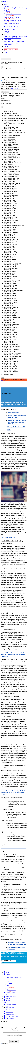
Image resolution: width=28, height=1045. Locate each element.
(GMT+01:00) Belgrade (10, 197)
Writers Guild (5, 390)
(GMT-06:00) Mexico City (11, 151)
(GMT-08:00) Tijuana (10, 141)
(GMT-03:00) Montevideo (11, 178)
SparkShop (7, 41)
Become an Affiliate (10, 38)
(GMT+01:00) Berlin (9, 198)
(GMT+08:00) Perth (9, 319)
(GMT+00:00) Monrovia (10, 192)
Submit (2, 98)
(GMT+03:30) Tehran (10, 266)
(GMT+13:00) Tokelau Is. (11, 372)
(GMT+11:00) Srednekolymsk (12, 356)
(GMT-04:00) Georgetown (11, 166)
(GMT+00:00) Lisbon (10, 190)
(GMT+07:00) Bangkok (10, 302)
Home (5, 4)
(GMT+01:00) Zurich (10, 229)
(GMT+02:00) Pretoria (10, 244)
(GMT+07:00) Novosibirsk (11, 309)
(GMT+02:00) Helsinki (10, 237)
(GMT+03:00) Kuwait (10, 254)
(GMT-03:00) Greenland (11, 176)
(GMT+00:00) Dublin (10, 186)
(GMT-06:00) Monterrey (11, 152)
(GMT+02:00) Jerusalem (11, 239)
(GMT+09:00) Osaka (9, 326)
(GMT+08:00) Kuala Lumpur (12, 317)
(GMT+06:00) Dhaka (9, 297)
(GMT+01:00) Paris (9, 212)
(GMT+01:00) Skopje (10, 219)
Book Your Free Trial (6, 960)
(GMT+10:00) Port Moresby (12, 346)
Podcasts (22, 41)
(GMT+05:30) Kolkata (10, 287)
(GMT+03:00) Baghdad (10, 113)
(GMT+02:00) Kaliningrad (11, 241)
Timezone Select (5, 100)
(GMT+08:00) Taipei (9, 322)
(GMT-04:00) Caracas (10, 164)
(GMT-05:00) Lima (9, 159)
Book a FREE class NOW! (8, 537)
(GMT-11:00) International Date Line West (15, 133)
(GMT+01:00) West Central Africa (14, 226)
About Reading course (13, 412)
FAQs (8, 430)
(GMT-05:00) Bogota (10, 156)
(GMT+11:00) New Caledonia (12, 353)
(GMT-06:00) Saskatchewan (12, 154)
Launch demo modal (5, 59)
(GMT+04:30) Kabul (9, 278)
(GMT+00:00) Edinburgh (11, 188)
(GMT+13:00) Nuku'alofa (11, 368)
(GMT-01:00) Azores (10, 181)
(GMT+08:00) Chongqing (11, 312)
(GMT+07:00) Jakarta (10, 305)
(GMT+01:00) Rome (9, 215)
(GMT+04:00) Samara (10, 273)
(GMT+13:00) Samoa (10, 370)
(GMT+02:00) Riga (9, 246)
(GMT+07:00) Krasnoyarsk (11, 307)
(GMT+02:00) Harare (10, 236)
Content (6, 31)
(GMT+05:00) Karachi (10, 282)
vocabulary (11, 731)
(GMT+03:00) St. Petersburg (12, 263)
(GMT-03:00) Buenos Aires (11, 175)
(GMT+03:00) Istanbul (10, 253)
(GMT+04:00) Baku (9, 270)
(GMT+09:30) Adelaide (10, 334)
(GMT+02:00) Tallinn (10, 249)
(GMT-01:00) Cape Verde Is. (12, 183)
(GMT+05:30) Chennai (10, 285)
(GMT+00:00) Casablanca (11, 185)
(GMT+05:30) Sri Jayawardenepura (14, 290)
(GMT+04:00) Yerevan (10, 276)
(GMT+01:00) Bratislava (11, 202)
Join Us (6, 34)
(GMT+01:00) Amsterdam (11, 195)
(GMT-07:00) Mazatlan (10, 146)
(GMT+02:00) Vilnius (10, 251)
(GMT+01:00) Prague (10, 214)
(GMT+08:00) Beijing (10, 310)
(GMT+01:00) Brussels (10, 203)
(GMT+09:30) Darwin (10, 336)
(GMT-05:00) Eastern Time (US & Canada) (13, 116)
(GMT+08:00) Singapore (11, 321)
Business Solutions (9, 29)
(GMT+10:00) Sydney (10, 348)
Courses (6, 6)
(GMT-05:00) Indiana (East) (12, 158)
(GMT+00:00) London (10, 129)
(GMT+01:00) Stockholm (11, 220)
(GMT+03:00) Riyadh (10, 261)
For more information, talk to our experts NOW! (13, 848)
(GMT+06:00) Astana (10, 295)
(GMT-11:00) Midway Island (12, 135)
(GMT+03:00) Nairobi (10, 259)
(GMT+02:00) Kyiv (9, 242)
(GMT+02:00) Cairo (9, 234)
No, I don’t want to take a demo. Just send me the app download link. (13, 94)
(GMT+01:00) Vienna (10, 222)
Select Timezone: (6, 88)
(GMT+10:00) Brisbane (10, 338)
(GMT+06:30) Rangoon (10, 300)
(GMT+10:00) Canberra (10, 339)
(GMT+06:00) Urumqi (10, 299)
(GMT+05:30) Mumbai (10, 112)
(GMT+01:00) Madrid (10, 210)
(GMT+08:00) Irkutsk (10, 316)
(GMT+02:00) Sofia (9, 248)
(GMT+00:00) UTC (9, 193)
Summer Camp (14, 41)
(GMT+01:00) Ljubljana (10, 209)
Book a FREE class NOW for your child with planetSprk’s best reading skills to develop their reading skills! (13, 654)
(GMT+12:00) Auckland (10, 358)
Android (5, 81)
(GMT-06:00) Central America (12, 147)
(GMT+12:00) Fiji (8, 360)
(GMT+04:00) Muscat (10, 271)
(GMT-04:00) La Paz (9, 168)
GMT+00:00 (15, 88)
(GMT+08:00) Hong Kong (11, 314)
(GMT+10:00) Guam (9, 341)
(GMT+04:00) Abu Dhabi (11, 268)
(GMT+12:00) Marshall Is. (11, 363)
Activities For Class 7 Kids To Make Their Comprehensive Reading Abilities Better (16, 422)
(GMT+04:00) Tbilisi (9, 275)
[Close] (4, 1043)
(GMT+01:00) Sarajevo (10, 217)
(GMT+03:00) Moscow (10, 258)
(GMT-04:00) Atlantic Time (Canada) (14, 163)
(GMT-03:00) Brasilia (10, 173)
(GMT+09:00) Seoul (9, 329)
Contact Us (7, 46)
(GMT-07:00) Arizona (10, 142)
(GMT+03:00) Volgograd (11, 265)
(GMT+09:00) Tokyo (10, 331)
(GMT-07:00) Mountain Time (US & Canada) (14, 124)
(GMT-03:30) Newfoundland (12, 171)
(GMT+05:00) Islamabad (11, 127)
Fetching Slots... (5, 91)
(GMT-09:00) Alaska (9, 139)
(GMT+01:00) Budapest (11, 205)
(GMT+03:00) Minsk (9, 256)
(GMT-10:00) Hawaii (9, 137)
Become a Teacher (9, 36)
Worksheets (11, 33)
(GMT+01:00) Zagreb (10, 227)
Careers (18, 38)
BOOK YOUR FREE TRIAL (13, 1)
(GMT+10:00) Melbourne (11, 344)
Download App (8, 45)
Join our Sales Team (21, 36)
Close (2, 377)
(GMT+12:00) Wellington (11, 365)
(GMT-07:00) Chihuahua (11, 144)
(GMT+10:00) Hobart (10, 343)
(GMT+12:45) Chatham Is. (11, 366)
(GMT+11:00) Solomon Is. (11, 355)
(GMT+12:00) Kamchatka (11, 361)
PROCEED (14, 1041)
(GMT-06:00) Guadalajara (11, 149)
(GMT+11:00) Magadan (10, 351)
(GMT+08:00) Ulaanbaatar (11, 324)
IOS (4, 79)
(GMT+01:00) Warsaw (10, 224)
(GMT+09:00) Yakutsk (10, 333)
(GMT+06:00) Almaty (10, 293)
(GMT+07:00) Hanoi (9, 304)
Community (7, 39)
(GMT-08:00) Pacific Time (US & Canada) (15, 119)
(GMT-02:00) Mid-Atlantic (11, 180)
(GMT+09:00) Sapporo (10, 327)
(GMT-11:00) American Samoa (12, 130)
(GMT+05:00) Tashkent (11, 283)
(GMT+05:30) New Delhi (11, 288)
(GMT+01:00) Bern (9, 200)
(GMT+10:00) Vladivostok (11, 349)
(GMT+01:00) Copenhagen (11, 207)
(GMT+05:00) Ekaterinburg (12, 280)
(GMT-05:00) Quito (9, 161)
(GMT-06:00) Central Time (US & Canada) (13, 121)
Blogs (5, 33)
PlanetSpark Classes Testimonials (16, 427)
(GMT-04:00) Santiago (10, 169)
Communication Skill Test (11, 43)
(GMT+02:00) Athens (10, 231)
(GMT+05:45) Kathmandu (11, 292)
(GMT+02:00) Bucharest (11, 232)
